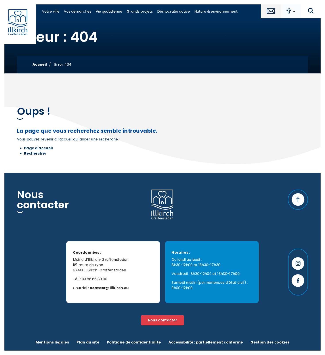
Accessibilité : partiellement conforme (205, 342)
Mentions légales (52, 342)
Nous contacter (162, 320)
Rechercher (35, 153)
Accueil (39, 64)
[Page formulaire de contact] (271, 11)
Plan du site (87, 342)
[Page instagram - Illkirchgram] (298, 263)
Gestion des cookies (269, 342)
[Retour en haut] (298, 200)
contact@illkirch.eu (109, 287)
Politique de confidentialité (134, 342)
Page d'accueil (38, 148)
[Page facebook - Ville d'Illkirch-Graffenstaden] (298, 280)
